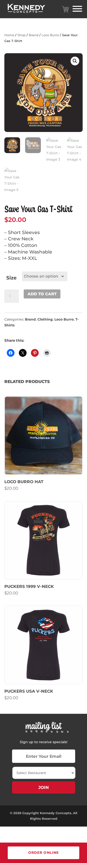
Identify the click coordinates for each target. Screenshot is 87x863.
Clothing (45, 319)
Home (9, 35)
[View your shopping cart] (65, 9)
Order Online (43, 852)
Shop (21, 35)
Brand (33, 35)
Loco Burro (50, 35)
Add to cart (42, 294)
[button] (75, 61)
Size (11, 278)
